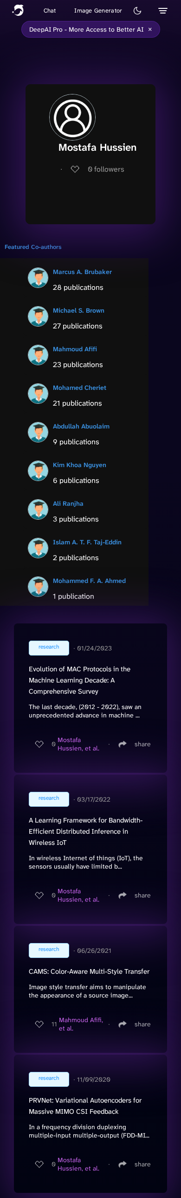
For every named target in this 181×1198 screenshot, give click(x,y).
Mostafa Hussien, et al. (78, 744)
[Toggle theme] (137, 10)
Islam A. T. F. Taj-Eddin (87, 542)
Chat (50, 10)
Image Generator (98, 10)
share (143, 744)
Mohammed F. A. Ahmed (89, 580)
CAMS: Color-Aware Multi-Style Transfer (89, 971)
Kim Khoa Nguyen (79, 465)
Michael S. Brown (78, 310)
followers (106, 169)
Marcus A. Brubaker (82, 272)
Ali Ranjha (68, 503)
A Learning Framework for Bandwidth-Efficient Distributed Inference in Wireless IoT (85, 831)
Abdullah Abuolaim (81, 426)
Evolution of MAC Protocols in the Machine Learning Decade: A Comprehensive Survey (79, 680)
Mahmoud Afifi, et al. (81, 1024)
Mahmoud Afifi (75, 349)
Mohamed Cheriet (79, 387)
